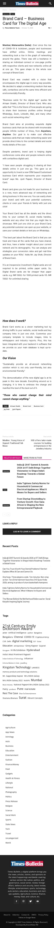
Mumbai (36, 680)
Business (13, 10)
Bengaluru (8, 637)
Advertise (15, 915)
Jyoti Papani (16, 409)
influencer (28, 658)
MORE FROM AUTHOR (33, 458)
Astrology (10, 736)
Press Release (12, 801)
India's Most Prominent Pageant (17, 654)
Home (5, 10)
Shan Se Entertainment (27, 693)
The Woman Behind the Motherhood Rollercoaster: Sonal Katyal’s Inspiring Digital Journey (26, 600)
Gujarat (42, 645)
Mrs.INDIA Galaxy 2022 (13, 680)
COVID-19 (29, 637)
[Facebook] (5, 33)
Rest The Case (10, 693)
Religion (9, 806)
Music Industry (8, 685)
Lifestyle (9, 783)
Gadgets (9, 773)
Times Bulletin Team (12, 28)
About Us (7, 915)
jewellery (23, 663)
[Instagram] (23, 901)
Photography (11, 792)
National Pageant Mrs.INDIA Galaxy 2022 (31, 684)
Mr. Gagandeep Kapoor (13, 676)
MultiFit (27, 680)
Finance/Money (12, 764)
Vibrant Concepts (35, 698)
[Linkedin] (23, 33)
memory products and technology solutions (20, 672)
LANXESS (35, 667)
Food (8, 769)
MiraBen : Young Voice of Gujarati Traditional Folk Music (14, 443)
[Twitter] (11, 33)
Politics (9, 796)
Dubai (39, 641)
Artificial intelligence (17, 632)
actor (5, 632)
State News (10, 824)
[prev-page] (4, 514)
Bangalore (38, 633)
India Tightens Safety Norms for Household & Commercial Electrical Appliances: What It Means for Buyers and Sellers (27, 591)
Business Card (38, 406)
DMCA (34, 915)
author (30, 633)
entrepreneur (19, 646)
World (8, 842)
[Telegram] (29, 33)
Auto (8, 741)
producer (12, 689)
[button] (4, 3)
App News (10, 732)
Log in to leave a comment (27, 531)
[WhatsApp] (17, 33)
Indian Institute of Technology (13, 659)
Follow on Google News (27, 917)
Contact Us (25, 915)
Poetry (5, 689)
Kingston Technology (17, 667)
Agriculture (10, 727)
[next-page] (8, 514)
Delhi (9, 641)
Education (8, 645)
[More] (35, 33)
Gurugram (6, 650)
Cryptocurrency (42, 637)
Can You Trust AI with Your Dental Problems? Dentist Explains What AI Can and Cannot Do (25, 570)
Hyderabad (33, 650)
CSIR (4, 641)
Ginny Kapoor (31, 645)
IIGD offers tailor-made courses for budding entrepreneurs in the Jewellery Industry (41, 444)
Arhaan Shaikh (15, 406)
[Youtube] (37, 901)
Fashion (9, 760)
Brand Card (27, 406)
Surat (22, 697)
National (9, 787)
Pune (20, 688)
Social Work (11, 815)
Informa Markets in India (11, 663)
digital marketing (22, 641)
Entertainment (12, 755)
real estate (30, 689)
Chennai (18, 637)
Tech (12, 14)
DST (34, 641)
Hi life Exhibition (18, 650)
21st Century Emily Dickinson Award (19, 627)
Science (9, 810)
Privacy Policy (43, 915)
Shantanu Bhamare (10, 698)
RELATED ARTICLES (12, 458)
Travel (8, 833)
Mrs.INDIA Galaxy (31, 676)
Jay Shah (7, 409)
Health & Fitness (13, 778)
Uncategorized (12, 838)
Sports (8, 819)
